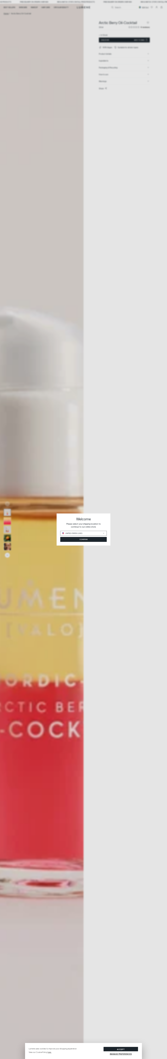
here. (49, 1052)
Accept (121, 1049)
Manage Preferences (121, 1054)
